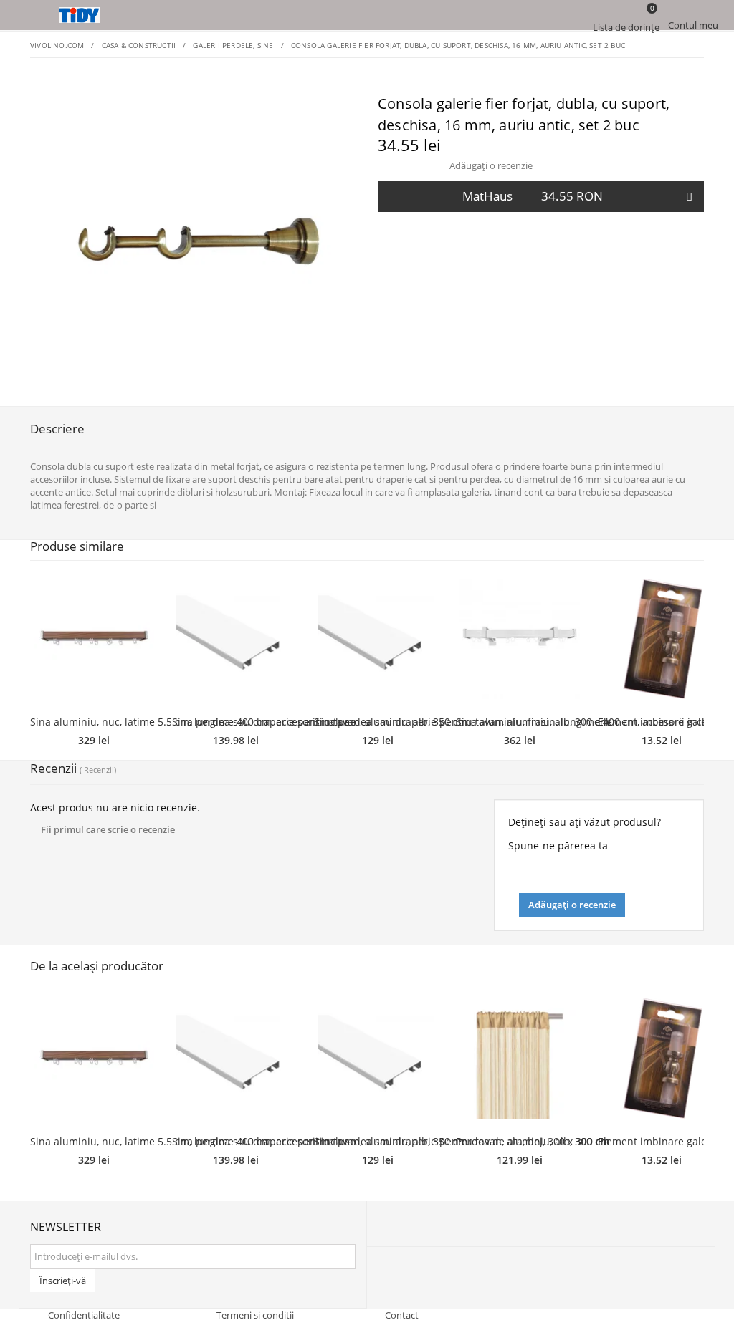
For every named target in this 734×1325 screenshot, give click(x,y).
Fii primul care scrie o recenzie (108, 829)
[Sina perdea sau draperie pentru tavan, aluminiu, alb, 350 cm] (236, 639)
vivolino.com (57, 45)
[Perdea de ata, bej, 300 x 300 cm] (519, 1058)
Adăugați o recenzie (491, 165)
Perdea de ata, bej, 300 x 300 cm (533, 1141)
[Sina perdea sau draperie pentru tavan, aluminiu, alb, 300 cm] (378, 639)
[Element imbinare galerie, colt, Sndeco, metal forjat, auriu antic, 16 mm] (661, 639)
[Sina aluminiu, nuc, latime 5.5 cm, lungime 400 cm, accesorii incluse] (94, 639)
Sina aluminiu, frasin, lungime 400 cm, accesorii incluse (589, 721)
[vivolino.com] (367, 15)
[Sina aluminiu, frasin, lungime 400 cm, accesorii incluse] (519, 639)
